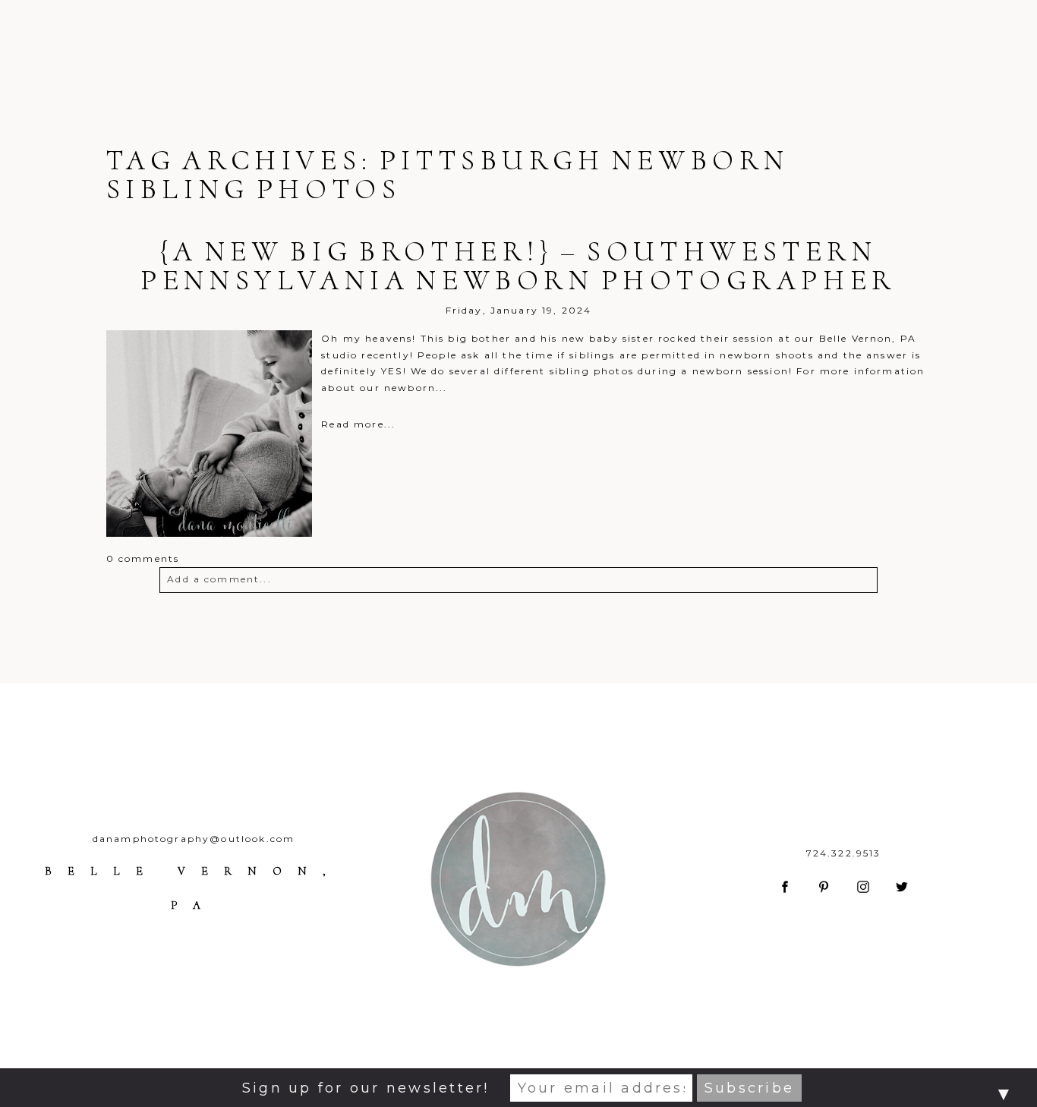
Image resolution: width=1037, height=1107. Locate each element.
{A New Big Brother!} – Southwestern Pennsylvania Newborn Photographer (518, 266)
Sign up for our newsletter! (365, 1088)
